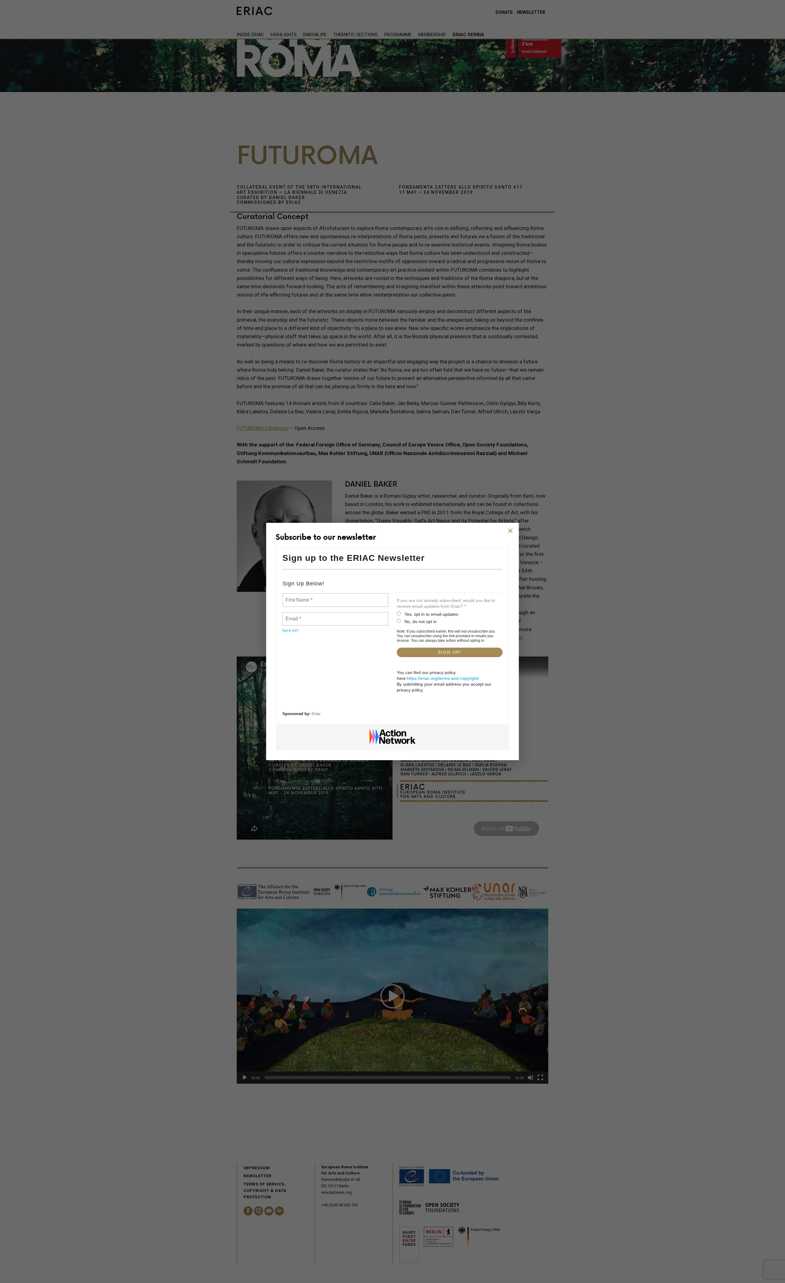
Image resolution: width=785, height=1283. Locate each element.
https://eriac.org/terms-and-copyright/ (443, 678)
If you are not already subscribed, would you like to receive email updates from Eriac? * (446, 603)
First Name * (298, 596)
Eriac (316, 713)
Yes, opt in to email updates (431, 614)
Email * (292, 615)
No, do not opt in (420, 621)
